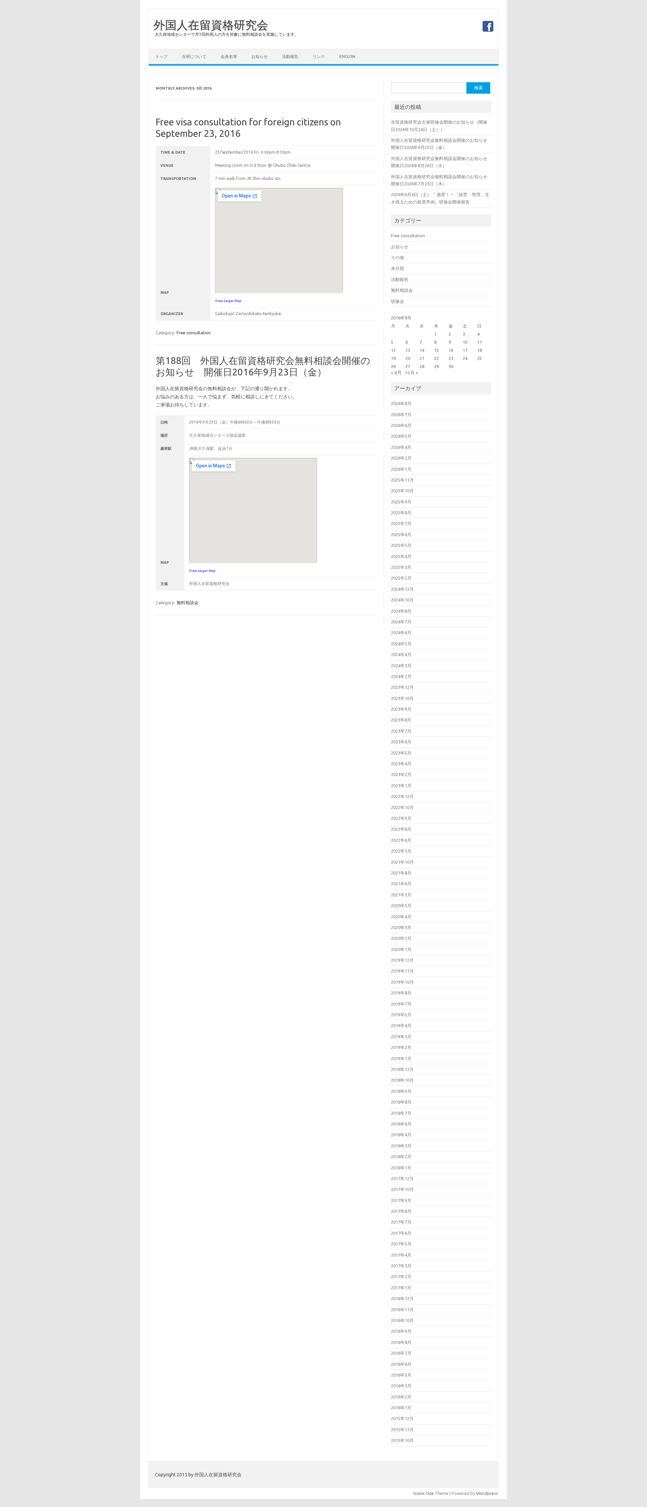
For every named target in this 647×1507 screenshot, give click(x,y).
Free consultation (194, 332)
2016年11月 (402, 1309)
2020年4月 (401, 916)
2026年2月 (401, 458)
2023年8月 (401, 719)
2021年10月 (402, 862)
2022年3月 (401, 851)
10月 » (411, 372)
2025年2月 (401, 578)
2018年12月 (402, 1069)
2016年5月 (401, 1375)
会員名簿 (229, 56)
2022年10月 (402, 807)
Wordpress (487, 1493)
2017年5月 (401, 1243)
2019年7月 (401, 1004)
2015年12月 (402, 1418)
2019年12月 (402, 960)
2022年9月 (401, 818)
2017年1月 (401, 1287)
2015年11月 (402, 1429)
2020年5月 (401, 905)
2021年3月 (401, 894)
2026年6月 (401, 425)
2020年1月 (401, 949)
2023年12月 (402, 687)
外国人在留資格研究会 (211, 24)
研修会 (397, 301)
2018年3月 (401, 1145)
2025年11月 (402, 480)
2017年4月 (401, 1255)
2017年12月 (402, 1178)
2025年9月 (401, 501)
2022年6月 (401, 840)
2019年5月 (401, 1014)
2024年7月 (401, 621)
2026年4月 (401, 447)
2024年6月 (401, 632)
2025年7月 (401, 523)
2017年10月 (402, 1189)
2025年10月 (402, 490)
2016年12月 (402, 1298)
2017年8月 (401, 1211)
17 (465, 350)
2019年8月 (401, 992)
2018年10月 (402, 1080)
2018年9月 (401, 1091)
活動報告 (290, 56)
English (347, 56)
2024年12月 (402, 589)
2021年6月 (401, 883)
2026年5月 (401, 436)
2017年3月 (401, 1265)
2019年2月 (401, 1047)
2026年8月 (401, 403)
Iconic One (423, 1493)
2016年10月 (402, 1320)
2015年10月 (402, 1440)
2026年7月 (401, 414)
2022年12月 (402, 796)
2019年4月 (401, 1025)
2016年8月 (401, 1342)
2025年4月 (401, 556)
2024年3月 (401, 665)
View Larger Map (228, 301)
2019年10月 (402, 982)
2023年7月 (401, 731)
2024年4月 (401, 654)
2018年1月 (401, 1167)
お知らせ (259, 56)
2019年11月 (402, 970)
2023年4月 (401, 763)
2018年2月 (401, 1156)
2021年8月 (401, 872)
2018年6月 (401, 1123)
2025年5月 (401, 545)
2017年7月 (401, 1222)
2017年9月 (401, 1200)
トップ (161, 56)
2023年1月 (401, 785)
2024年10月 (402, 599)
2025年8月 (401, 512)
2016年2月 (401, 1396)
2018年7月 (401, 1113)
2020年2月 (401, 938)
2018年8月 (401, 1102)
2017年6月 (401, 1233)
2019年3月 (401, 1036)
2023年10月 (402, 698)
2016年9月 (401, 1331)
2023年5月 (401, 752)
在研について (194, 56)
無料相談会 (187, 602)
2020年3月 (401, 927)
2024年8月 (401, 611)
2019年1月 (401, 1058)
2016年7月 (401, 1353)
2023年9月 (401, 709)
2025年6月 (401, 534)
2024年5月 (401, 643)
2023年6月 (401, 741)
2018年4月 (401, 1134)
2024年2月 (401, 676)
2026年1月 (401, 469)
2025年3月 (401, 567)
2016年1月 (401, 1407)
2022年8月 (401, 829)
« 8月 (396, 372)
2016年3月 (401, 1385)
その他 (397, 257)
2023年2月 (401, 774)
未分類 (397, 268)
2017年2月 (401, 1276)
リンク (319, 56)
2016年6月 (401, 1364)
